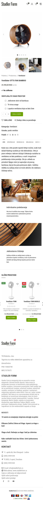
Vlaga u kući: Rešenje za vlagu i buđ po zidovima (19, 432)
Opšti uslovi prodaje (9, 478)
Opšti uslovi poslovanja (10, 475)
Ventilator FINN (11, 301)
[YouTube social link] (14, 481)
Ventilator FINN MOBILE (32, 301)
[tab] (4, 142)
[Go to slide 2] (21, 329)
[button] (4, 34)
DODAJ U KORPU (16, 114)
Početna (4, 76)
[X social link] (10, 134)
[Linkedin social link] (15, 134)
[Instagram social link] (8, 481)
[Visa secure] (29, 498)
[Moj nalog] (32, 4)
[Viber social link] (17, 134)
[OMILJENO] (17, 284)
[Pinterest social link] (13, 134)
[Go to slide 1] (19, 329)
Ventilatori (21, 76)
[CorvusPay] (18, 498)
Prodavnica (12, 76)
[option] (17, 54)
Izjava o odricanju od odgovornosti (14, 473)
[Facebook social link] (7, 134)
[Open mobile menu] (40, 4)
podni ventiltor (13, 130)
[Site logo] (9, 4)
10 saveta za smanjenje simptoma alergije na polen (20, 417)
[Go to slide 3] (23, 329)
